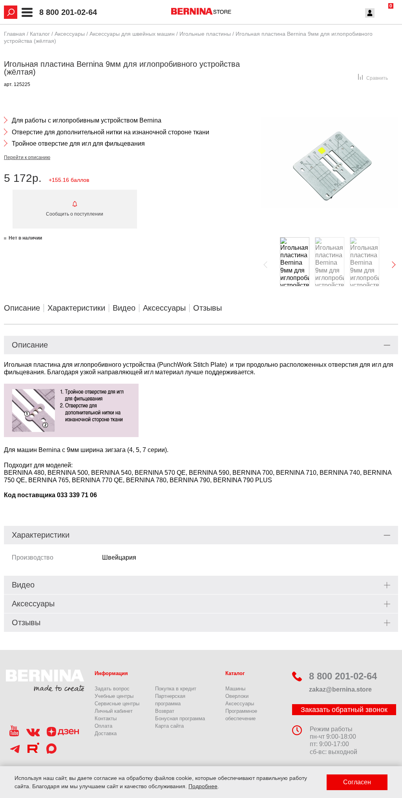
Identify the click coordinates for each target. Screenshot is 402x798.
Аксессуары (164, 308)
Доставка (106, 733)
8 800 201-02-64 (68, 12)
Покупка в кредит (175, 689)
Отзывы (207, 308)
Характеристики (76, 308)
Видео (124, 308)
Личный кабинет (114, 711)
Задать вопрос (112, 689)
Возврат (164, 711)
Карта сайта (169, 726)
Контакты (106, 718)
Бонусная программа (180, 718)
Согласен (357, 782)
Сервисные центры (117, 703)
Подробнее (202, 786)
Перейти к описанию (27, 157)
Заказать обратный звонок (344, 710)
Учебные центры (114, 696)
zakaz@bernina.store (340, 689)
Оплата (103, 726)
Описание (22, 308)
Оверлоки (237, 696)
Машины (235, 689)
